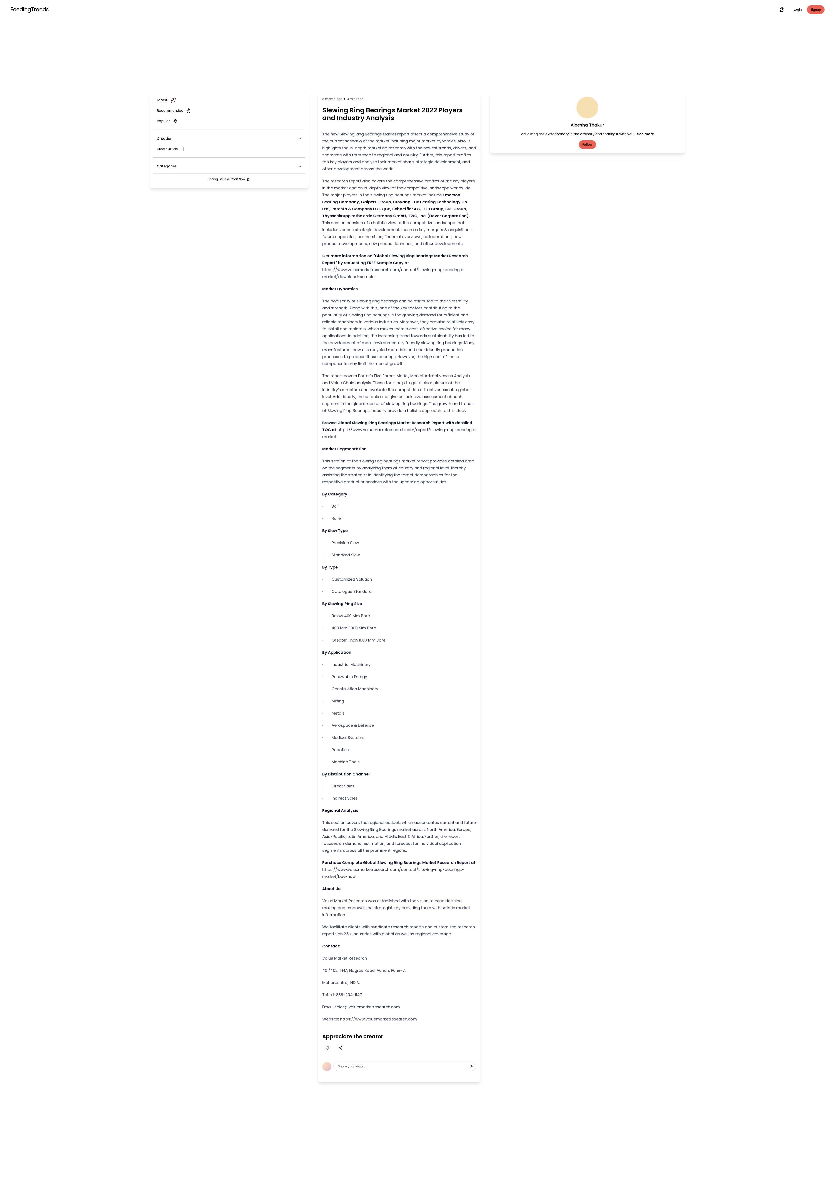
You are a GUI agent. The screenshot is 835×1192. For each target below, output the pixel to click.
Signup (815, 9)
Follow (587, 144)
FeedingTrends (29, 9)
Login (797, 9)
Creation (164, 138)
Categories (167, 166)
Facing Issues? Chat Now (226, 179)
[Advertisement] (417, 54)
